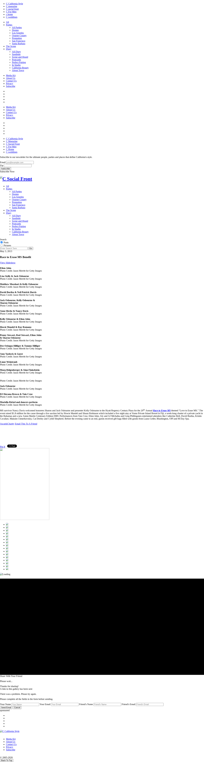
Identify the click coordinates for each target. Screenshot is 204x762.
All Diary (16, 51)
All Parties (17, 27)
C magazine (11, 6)
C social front (12, 9)
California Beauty (20, 67)
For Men (11, 11)
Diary (8, 49)
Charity (10, 423)
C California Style (14, 3)
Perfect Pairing (19, 62)
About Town (18, 70)
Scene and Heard (20, 57)
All (7, 22)
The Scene (11, 46)
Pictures (7, 245)
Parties (9, 25)
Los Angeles (18, 33)
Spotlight (16, 54)
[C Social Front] (16, 178)
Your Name (5, 704)
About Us (10, 78)
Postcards (16, 59)
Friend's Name (86, 704)
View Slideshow (8, 262)
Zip (1, 165)
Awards (3, 423)
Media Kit (11, 75)
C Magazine (11, 141)
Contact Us (11, 81)
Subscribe (10, 86)
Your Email (45, 704)
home (9, 14)
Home (10, 149)
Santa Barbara (18, 43)
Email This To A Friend (26, 423)
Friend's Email (128, 704)
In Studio (16, 65)
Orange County (19, 35)
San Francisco (18, 41)
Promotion (17, 38)
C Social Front (13, 144)
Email (3, 162)
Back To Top (6, 760)
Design (15, 30)
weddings (11, 17)
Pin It (2, 446)
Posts (6, 242)
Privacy (9, 83)
